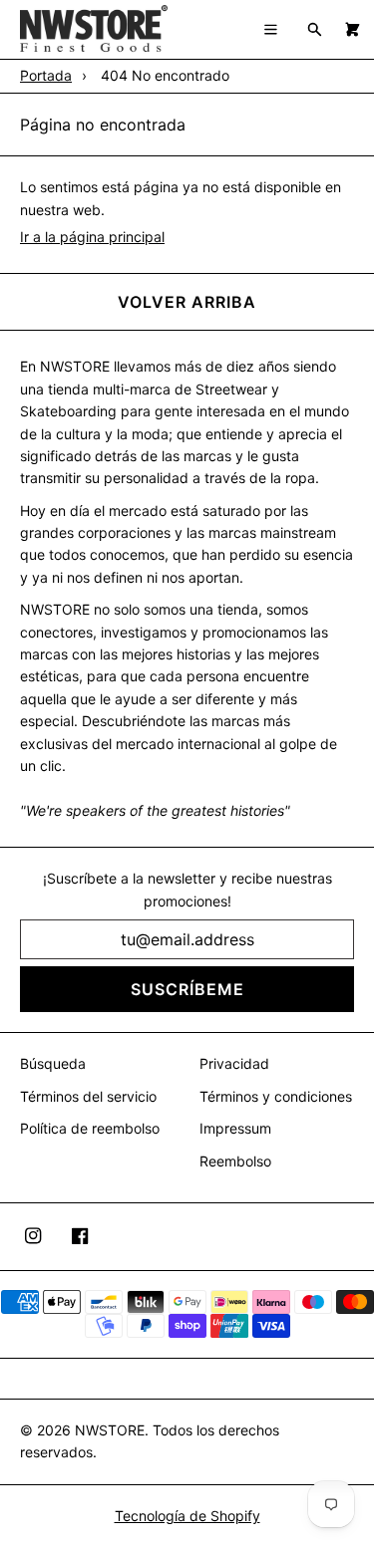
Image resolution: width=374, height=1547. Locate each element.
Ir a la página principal (92, 236)
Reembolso (235, 1161)
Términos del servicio (88, 1096)
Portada (46, 75)
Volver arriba (187, 302)
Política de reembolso (90, 1128)
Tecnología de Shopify (187, 1515)
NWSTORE (110, 1429)
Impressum (235, 1128)
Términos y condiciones (275, 1096)
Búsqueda (53, 1063)
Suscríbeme (187, 989)
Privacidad (234, 1063)
